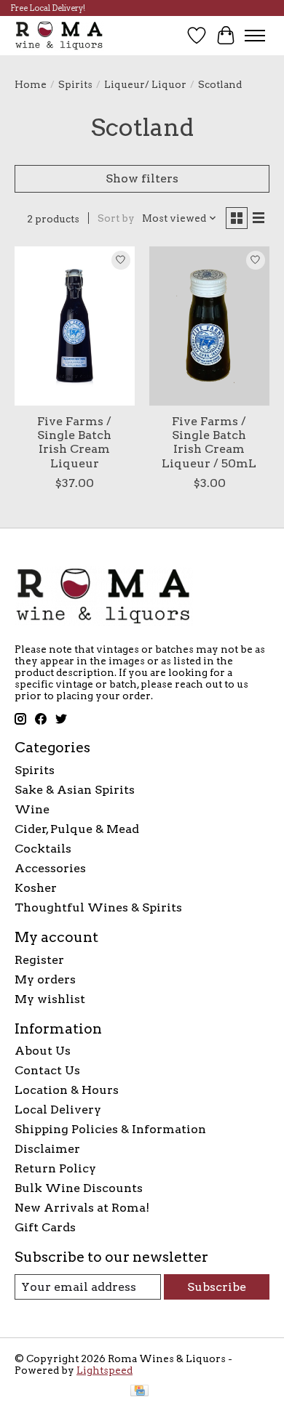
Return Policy (55, 1168)
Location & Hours (67, 1090)
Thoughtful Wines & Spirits (98, 907)
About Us (43, 1051)
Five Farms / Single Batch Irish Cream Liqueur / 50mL (209, 442)
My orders (45, 979)
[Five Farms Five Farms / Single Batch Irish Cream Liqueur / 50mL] (209, 326)
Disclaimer (47, 1149)
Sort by (116, 218)
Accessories (50, 868)
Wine (32, 809)
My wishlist (50, 999)
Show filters (142, 178)
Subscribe (216, 1287)
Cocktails (43, 849)
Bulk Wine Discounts (79, 1188)
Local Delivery (58, 1109)
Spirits (75, 84)
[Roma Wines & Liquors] (59, 35)
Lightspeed (104, 1370)
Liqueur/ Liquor (145, 84)
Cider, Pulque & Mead (77, 829)
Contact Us (47, 1070)
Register (39, 960)
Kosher (36, 888)
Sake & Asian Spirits (75, 790)
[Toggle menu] (254, 35)
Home (31, 84)
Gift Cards (45, 1227)
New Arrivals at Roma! (82, 1208)
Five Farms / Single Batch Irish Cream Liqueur (74, 442)
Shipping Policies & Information (110, 1129)
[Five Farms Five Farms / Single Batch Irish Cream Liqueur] (75, 326)
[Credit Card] (139, 1391)
